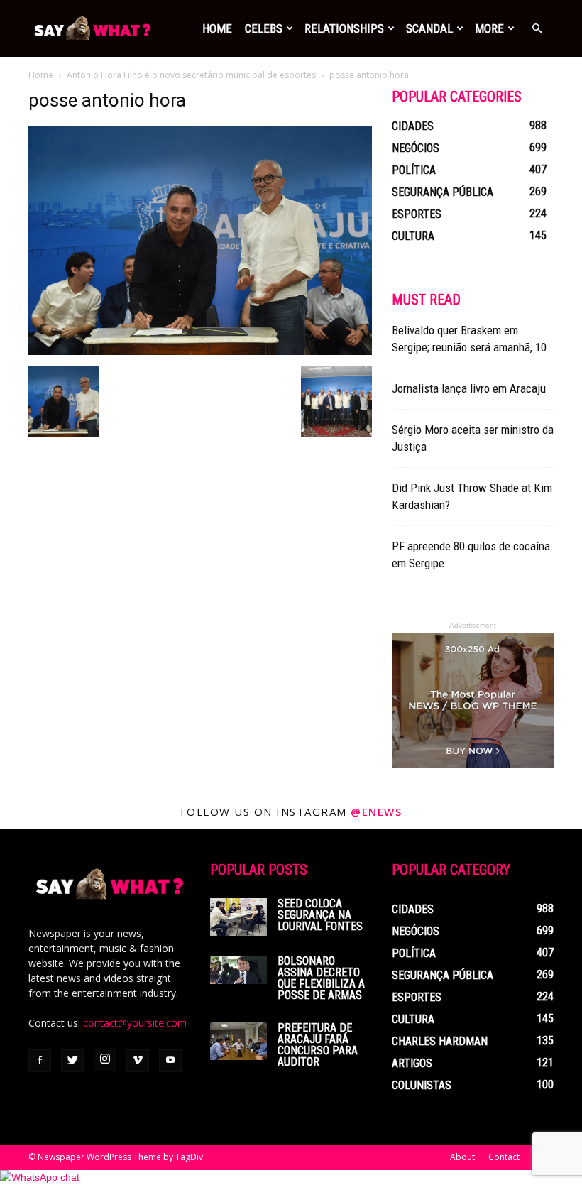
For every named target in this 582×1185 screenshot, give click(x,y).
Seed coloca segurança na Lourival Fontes (320, 915)
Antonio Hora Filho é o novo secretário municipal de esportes (191, 75)
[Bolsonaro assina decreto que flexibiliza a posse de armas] (238, 970)
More (489, 28)
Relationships (344, 28)
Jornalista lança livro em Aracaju (469, 388)
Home (217, 28)
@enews (376, 811)
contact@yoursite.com (135, 1023)
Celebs (263, 28)
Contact (504, 1157)
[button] (537, 29)
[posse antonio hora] (200, 351)
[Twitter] (72, 1060)
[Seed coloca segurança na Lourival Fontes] (238, 917)
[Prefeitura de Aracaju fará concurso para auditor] (238, 1041)
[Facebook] (39, 1060)
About (462, 1157)
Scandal (429, 28)
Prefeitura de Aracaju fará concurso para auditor (318, 1045)
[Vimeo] (137, 1060)
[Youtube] (170, 1060)
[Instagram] (105, 1060)
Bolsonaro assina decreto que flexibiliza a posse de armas (321, 978)
